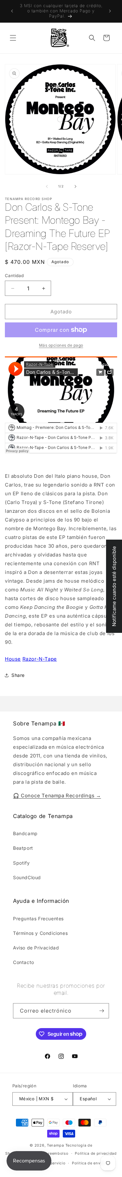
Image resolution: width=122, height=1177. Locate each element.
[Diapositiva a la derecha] (75, 186)
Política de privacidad (95, 1153)
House (13, 659)
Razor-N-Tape (39, 659)
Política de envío (88, 1163)
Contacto (23, 962)
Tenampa (55, 1145)
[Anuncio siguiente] (110, 11)
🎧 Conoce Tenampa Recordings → (57, 795)
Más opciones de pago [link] (61, 345)
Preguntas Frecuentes (38, 918)
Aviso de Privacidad (36, 947)
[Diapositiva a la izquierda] (47, 186)
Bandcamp (25, 833)
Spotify (21, 863)
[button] (13, 38)
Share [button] (18, 675)
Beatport (23, 848)
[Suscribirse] (101, 1010)
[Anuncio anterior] (12, 11)
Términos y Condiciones (40, 933)
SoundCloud (27, 877)
